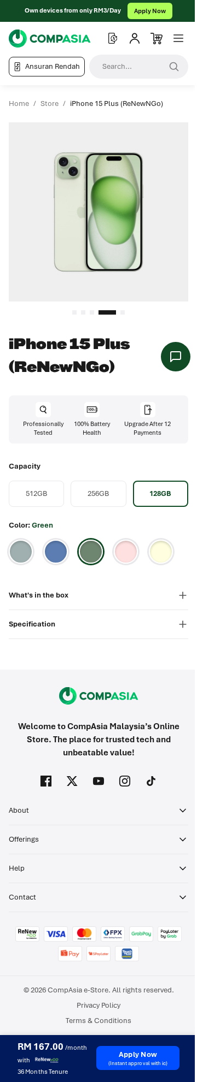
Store (49, 103)
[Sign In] (134, 38)
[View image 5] (122, 312)
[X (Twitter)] (72, 781)
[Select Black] (21, 552)
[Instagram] (124, 781)
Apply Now (150, 11)
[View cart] (156, 38)
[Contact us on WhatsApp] (175, 356)
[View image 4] (107, 312)
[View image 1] (74, 312)
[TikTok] (151, 781)
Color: (31, 525)
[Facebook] (46, 781)
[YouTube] (98, 781)
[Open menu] (178, 38)
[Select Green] (91, 552)
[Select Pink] (126, 552)
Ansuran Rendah (52, 66)
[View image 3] (92, 312)
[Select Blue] (56, 552)
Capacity (24, 466)
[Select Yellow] (161, 552)
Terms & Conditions (98, 1020)
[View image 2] (83, 312)
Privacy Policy (98, 1005)
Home (19, 103)
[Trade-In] (113, 38)
